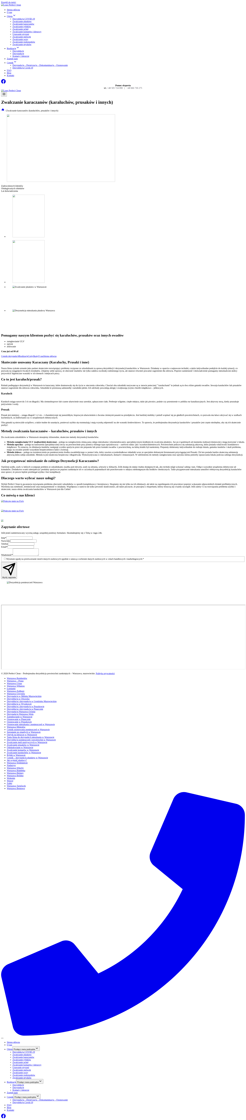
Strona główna (13, 10)
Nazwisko (5, 541)
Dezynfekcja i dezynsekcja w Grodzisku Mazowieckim (32, 701)
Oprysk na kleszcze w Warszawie (22, 734)
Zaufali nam (12, 58)
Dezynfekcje (18, 51)
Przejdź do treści (8, 2)
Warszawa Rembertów (17, 678)
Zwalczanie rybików (22, 26)
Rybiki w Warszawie (16, 755)
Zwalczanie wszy (20, 39)
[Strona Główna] (3, 110)
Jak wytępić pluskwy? (17, 760)
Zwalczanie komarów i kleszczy (27, 31)
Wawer (10, 781)
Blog (9, 73)
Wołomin (11, 778)
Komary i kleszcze (21, 56)
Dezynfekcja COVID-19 (24, 19)
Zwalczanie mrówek (22, 37)
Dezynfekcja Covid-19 (23, 68)
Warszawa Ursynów (16, 693)
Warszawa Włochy (15, 768)
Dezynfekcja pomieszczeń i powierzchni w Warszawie (31, 740)
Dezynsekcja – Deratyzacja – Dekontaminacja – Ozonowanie (40, 65)
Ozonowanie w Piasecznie (19, 719)
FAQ (9, 70)
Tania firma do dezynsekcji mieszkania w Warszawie (30, 737)
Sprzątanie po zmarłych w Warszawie (24, 732)
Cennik (10, 1097)
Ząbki (9, 783)
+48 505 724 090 (115, 88)
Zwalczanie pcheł (20, 29)
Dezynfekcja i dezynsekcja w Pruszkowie (25, 706)
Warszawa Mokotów (16, 727)
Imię (3, 538)
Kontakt (10, 75)
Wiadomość (7, 555)
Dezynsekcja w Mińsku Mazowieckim (24, 696)
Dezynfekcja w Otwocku (18, 699)
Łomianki (11, 688)
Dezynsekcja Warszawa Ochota (21, 711)
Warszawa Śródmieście (17, 763)
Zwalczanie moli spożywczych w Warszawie (27, 742)
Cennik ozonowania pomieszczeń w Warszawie (28, 729)
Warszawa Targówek (16, 786)
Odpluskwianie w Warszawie (20, 747)
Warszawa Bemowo (16, 788)
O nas (9, 12)
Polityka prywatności (105, 673)
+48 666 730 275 (134, 88)
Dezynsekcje (18, 53)
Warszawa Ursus (14, 683)
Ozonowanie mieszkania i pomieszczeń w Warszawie (31, 724)
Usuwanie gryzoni (21, 34)
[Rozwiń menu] (4, 94)
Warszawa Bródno (15, 775)
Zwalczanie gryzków (22, 44)
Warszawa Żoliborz (15, 691)
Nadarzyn (11, 765)
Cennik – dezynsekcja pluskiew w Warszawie (27, 757)
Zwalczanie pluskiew (22, 21)
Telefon (4, 544)
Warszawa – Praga (15, 681)
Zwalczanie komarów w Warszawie (23, 750)
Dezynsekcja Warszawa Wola (20, 714)
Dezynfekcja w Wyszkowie (19, 704)
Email (4, 547)
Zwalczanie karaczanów (23, 24)
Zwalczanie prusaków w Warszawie (23, 745)
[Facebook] (3, 83)
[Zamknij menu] (2, 1038)
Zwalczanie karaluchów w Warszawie (24, 752)
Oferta (10, 1049)
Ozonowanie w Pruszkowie (19, 722)
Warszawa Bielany (15, 773)
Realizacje (11, 1082)
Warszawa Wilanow (16, 686)
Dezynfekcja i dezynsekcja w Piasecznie (25, 709)
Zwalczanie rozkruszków (24, 42)
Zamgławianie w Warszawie (19, 717)
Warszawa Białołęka (16, 770)
